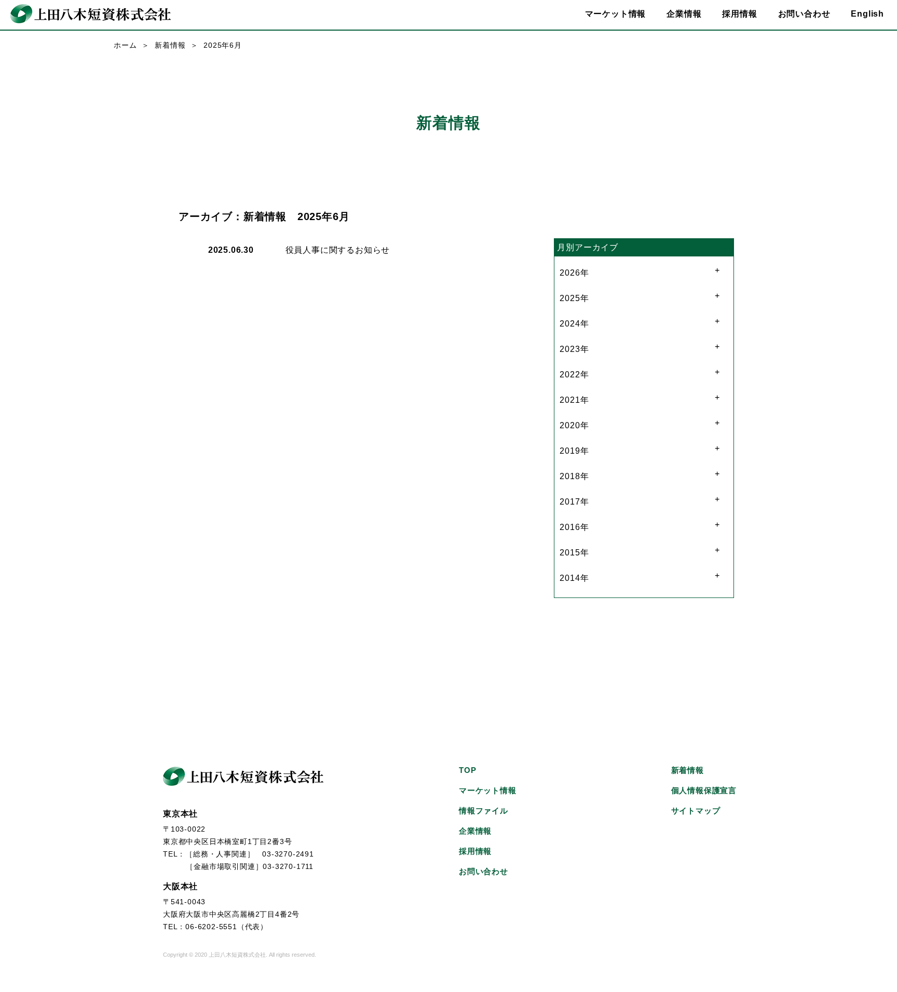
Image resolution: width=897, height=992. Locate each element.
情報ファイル (483, 810)
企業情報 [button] (684, 13)
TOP (467, 770)
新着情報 (170, 45)
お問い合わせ (804, 13)
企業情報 (475, 830)
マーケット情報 (488, 790)
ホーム (125, 45)
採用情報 (739, 13)
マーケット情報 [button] (615, 13)
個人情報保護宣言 (704, 790)
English (867, 13)
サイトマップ (696, 810)
